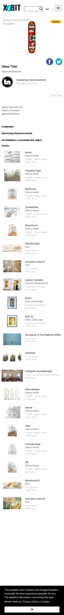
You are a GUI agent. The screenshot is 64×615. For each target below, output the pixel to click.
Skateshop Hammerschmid (31, 80)
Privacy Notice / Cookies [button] (36, 601)
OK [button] (32, 609)
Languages (8, 126)
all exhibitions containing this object (22, 140)
